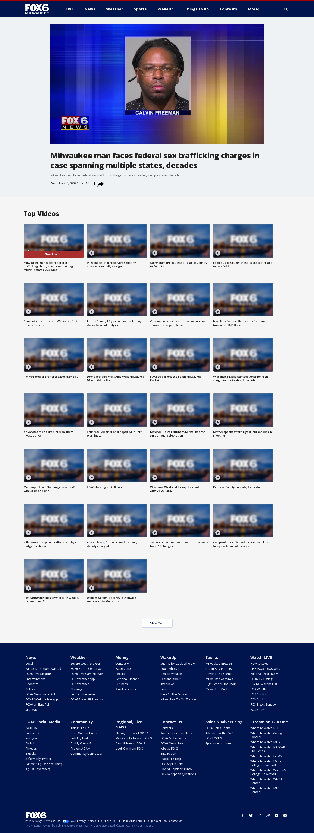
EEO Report (168, 753)
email (285, 815)
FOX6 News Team (173, 743)
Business (121, 684)
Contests (166, 728)
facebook (242, 815)
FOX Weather (79, 684)
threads (268, 815)
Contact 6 (122, 663)
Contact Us (171, 721)
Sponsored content (218, 743)
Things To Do (80, 728)
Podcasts (31, 684)
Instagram (32, 738)
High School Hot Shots (221, 684)
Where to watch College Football (266, 735)
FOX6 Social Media (42, 721)
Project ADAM (80, 748)
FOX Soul (256, 699)
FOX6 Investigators (38, 674)
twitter (251, 815)
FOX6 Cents (123, 669)
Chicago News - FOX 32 (131, 733)
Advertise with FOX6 (219, 733)
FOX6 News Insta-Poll (40, 694)
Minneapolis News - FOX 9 (133, 738)
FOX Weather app (82, 679)
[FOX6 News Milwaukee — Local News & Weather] (39, 9)
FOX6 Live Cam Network (87, 674)
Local (29, 663)
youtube (276, 815)
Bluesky (30, 753)
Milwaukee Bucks (217, 689)
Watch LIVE (261, 657)
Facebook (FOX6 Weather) (43, 764)
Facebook (32, 733)
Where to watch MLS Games (264, 790)
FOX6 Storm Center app (86, 669)
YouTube (31, 728)
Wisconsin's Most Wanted (43, 669)
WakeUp (168, 657)
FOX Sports (258, 694)
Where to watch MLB (265, 742)
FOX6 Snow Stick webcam (88, 699)
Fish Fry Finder (80, 738)
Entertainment (35, 679)
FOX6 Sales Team (217, 728)
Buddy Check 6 (80, 743)
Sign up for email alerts (176, 733)
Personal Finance (127, 679)
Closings (76, 689)
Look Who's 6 (169, 669)
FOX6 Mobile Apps (173, 738)
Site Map (31, 710)
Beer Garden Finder (83, 733)
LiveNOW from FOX (264, 684)
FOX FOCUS (213, 738)
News (30, 657)
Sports (211, 657)
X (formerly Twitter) (38, 759)
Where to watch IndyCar (267, 756)
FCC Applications (171, 764)
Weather (78, 657)
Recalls (120, 674)
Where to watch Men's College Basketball (266, 763)
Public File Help (170, 759)
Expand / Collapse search (286, 9)
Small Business (125, 689)
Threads (31, 748)
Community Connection (86, 753)
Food (164, 689)
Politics (30, 689)
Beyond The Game (218, 674)
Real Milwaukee (171, 674)
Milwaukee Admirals (219, 679)
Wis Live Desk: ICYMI (264, 674)
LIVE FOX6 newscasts (265, 669)
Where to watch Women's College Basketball (268, 772)
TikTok (30, 743)
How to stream (260, 663)
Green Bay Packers (218, 669)
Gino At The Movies (174, 694)
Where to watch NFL (264, 728)
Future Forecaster (82, 694)
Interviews (167, 684)
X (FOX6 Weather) (37, 769)
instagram (259, 815)
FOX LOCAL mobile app (41, 699)
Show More (157, 623)
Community (81, 721)
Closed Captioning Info (176, 769)
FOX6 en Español (37, 704)
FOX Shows (258, 710)
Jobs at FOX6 (169, 748)
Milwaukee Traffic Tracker (178, 699)
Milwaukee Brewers (219, 663)
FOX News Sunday (263, 704)
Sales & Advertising (223, 721)
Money (121, 657)
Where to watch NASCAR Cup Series (267, 749)
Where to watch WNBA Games (266, 781)
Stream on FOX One (269, 721)
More (253, 9)
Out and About (170, 679)
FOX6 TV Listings (262, 679)
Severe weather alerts (85, 663)
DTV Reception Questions (178, 774)
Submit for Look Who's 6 (177, 663)
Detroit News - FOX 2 (130, 743)
